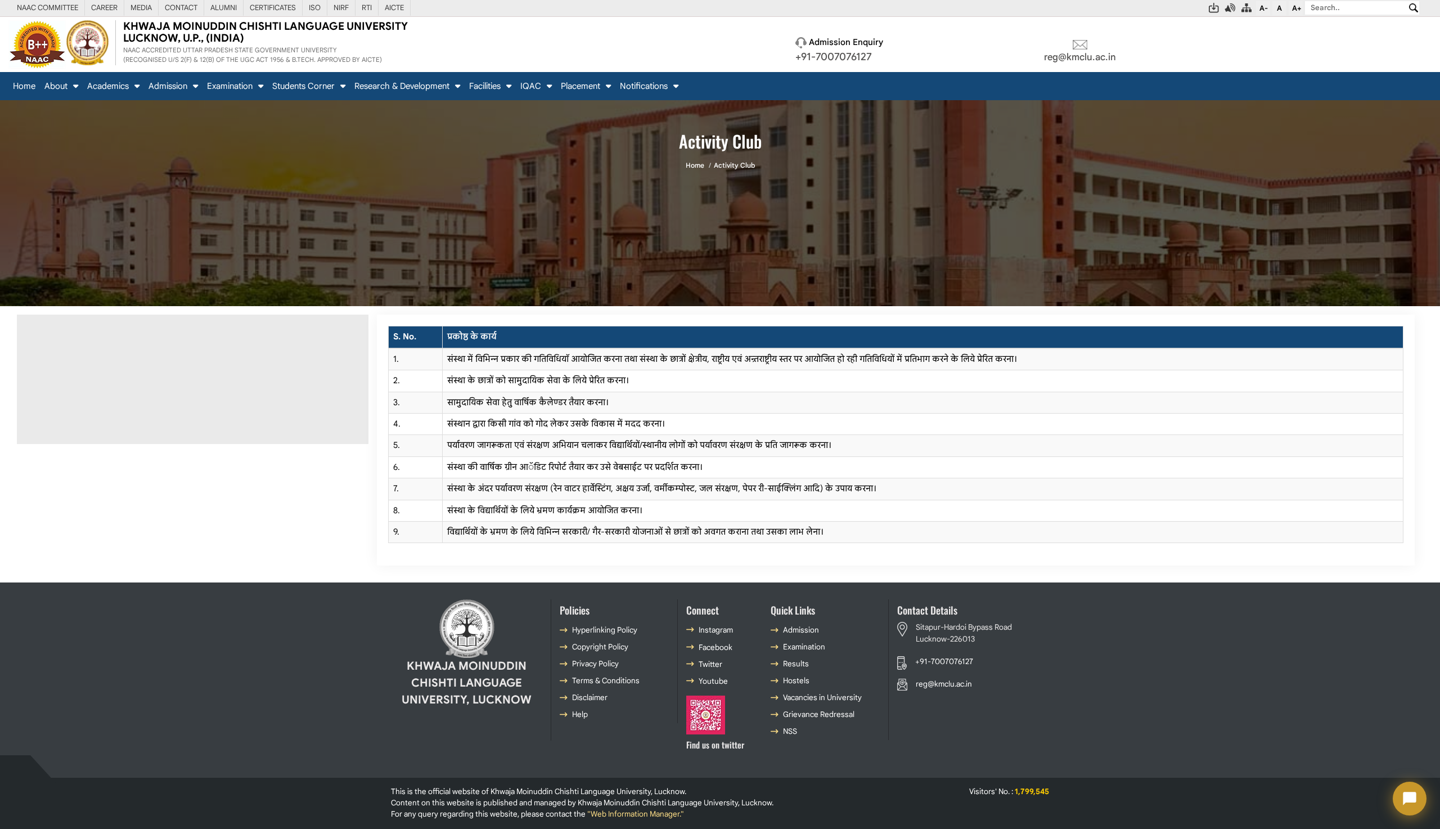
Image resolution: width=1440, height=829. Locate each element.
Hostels (796, 680)
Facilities (486, 86)
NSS (790, 731)
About (57, 86)
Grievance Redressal (818, 714)
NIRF (341, 7)
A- (1263, 8)
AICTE (394, 7)
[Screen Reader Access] (1230, 8)
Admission (169, 86)
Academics (109, 86)
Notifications (645, 86)
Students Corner (304, 86)
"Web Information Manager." (635, 814)
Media (141, 7)
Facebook (715, 647)
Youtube (713, 681)
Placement (581, 86)
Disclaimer (590, 697)
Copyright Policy (600, 647)
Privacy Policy (595, 664)
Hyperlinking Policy (604, 630)
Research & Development (403, 86)
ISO (315, 7)
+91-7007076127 (833, 56)
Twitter (710, 664)
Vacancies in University (822, 697)
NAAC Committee (47, 7)
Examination (231, 86)
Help (580, 714)
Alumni (223, 7)
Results (796, 664)
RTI (367, 7)
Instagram (716, 630)
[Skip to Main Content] (1214, 8)
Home (24, 86)
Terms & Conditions (606, 680)
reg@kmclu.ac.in (1080, 57)
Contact (181, 7)
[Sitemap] (1247, 8)
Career (104, 7)
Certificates (273, 7)
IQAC (531, 86)
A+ (1297, 8)
